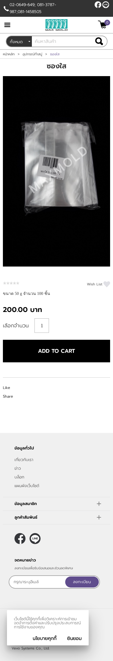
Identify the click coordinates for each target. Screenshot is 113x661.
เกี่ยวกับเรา (23, 460)
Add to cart (56, 351)
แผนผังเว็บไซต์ (26, 486)
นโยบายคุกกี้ (45, 638)
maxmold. (105, 4)
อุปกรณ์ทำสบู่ (32, 54)
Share (8, 396)
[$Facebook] (97, 4)
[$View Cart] (103, 24)
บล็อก (19, 477)
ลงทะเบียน (82, 582)
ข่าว (17, 468)
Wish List (94, 284)
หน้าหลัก (9, 54)
